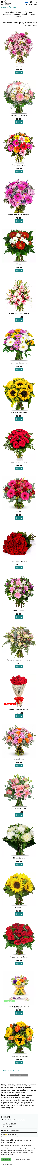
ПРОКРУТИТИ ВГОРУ (11, 1071)
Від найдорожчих (30, 25)
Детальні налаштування (22, 1159)
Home (3, 7)
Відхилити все (7, 1164)
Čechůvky (12, 7)
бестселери (17, 23)
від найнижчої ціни (29, 23)
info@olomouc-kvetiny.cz (11, 1130)
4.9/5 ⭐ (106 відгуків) (8, 1134)
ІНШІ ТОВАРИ (19, 1075)
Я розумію (6, 1159)
